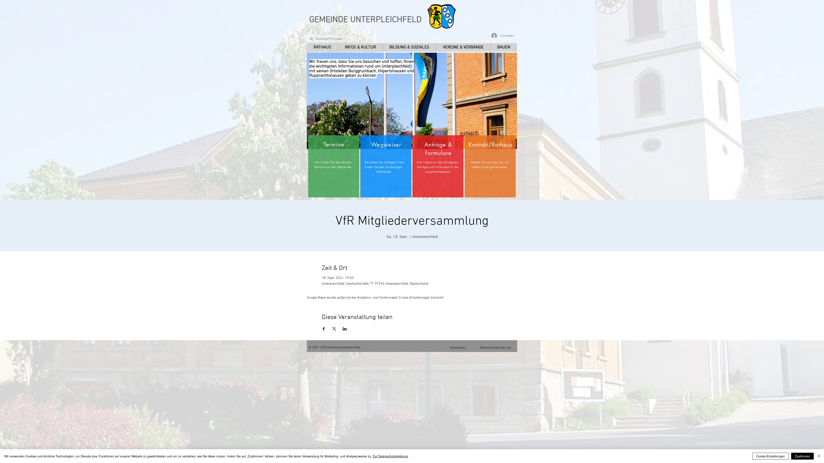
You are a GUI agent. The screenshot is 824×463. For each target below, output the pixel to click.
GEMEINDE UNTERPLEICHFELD (365, 20)
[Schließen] (818, 456)
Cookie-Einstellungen (770, 456)
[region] (333, 166)
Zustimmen (802, 456)
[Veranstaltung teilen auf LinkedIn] (345, 329)
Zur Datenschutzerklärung (390, 456)
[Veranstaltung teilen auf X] (334, 329)
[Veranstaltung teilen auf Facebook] (324, 329)
